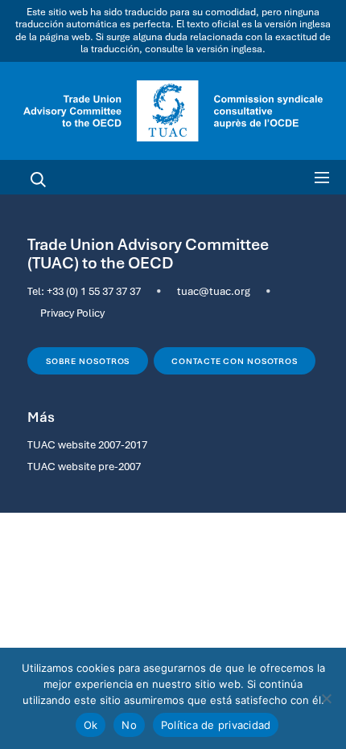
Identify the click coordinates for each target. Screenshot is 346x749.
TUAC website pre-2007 (84, 466)
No (129, 724)
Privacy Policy (72, 312)
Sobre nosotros (88, 360)
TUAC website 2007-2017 (87, 444)
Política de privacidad (216, 724)
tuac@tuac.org (213, 291)
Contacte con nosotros (234, 360)
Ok (91, 724)
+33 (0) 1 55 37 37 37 (94, 291)
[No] (326, 698)
